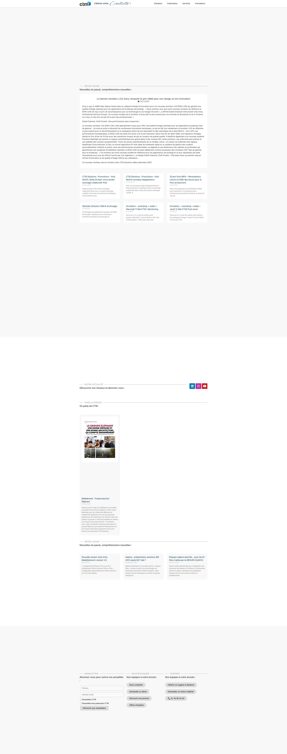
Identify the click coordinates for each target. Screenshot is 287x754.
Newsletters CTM (89, 700)
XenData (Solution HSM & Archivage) (99, 206)
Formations (200, 3)
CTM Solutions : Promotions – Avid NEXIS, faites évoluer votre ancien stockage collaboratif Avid (98, 179)
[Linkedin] (192, 386)
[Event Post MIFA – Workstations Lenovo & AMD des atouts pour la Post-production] (185, 179)
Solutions (158, 3)
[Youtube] (204, 386)
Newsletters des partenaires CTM (95, 703)
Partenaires (172, 3)
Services (186, 3)
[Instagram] (198, 386)
